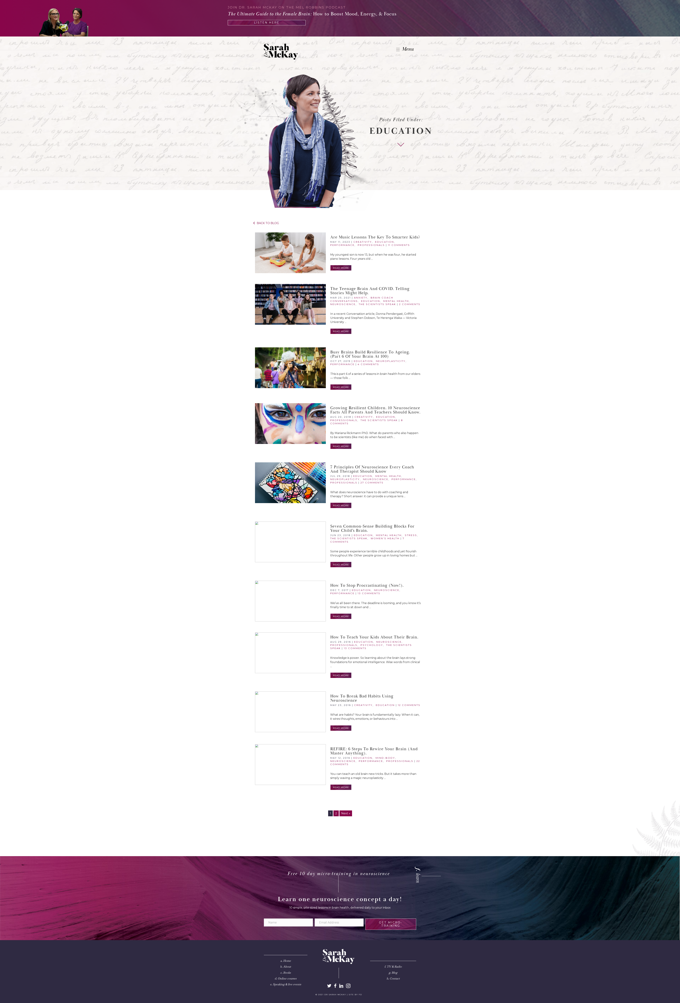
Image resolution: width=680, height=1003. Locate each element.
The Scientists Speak (377, 304)
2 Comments (409, 304)
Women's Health (385, 538)
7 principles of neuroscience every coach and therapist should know (372, 469)
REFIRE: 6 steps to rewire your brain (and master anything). (374, 751)
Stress (411, 535)
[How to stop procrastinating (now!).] (290, 601)
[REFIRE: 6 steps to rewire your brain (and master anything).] (290, 764)
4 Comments (368, 364)
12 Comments (409, 705)
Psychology (372, 645)
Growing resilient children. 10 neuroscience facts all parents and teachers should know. (375, 410)
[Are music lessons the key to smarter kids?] (290, 252)
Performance (342, 245)
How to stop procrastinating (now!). (367, 585)
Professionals (371, 245)
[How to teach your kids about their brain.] (290, 652)
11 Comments (399, 245)
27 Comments (372, 482)
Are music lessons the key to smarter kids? (375, 237)
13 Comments (369, 593)
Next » (345, 813)
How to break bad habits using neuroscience (361, 698)
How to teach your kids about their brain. (374, 637)
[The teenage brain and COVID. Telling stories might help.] (290, 304)
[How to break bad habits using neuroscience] (290, 711)
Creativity (362, 241)
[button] (341, 268)
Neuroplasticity (391, 361)
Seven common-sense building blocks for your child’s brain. (372, 528)
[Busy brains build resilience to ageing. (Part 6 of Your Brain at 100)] (290, 367)
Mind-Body (385, 757)
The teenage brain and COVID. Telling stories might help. (370, 291)
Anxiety (360, 297)
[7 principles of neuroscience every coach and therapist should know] (290, 482)
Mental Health (396, 301)
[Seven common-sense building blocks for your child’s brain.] (290, 542)
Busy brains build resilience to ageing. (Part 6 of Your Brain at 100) (370, 354)
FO (360, 994)
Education (384, 241)
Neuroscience (343, 304)
